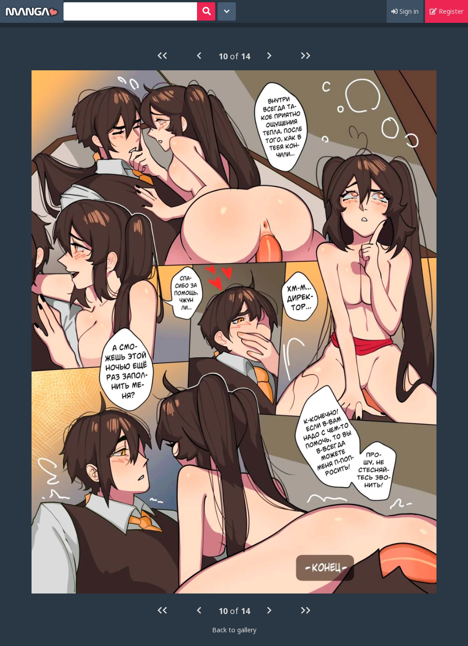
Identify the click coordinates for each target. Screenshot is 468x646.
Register (450, 11)
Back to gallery (234, 629)
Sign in (408, 11)
